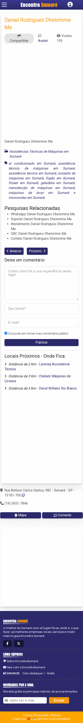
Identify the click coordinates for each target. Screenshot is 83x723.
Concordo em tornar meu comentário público (38, 333)
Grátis (50, 673)
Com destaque (32, 673)
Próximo (35, 251)
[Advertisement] (41, 93)
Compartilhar (19, 41)
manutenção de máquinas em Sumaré (41, 188)
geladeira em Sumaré (58, 183)
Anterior (15, 251)
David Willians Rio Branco (58, 388)
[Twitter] (19, 643)
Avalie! (43, 41)
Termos (27, 715)
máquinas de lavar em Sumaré (39, 193)
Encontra (39, 4)
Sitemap (55, 715)
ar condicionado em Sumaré (32, 163)
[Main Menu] (4, 4)
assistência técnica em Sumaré (32, 173)
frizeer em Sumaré (23, 183)
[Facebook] (7, 643)
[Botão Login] (70, 5)
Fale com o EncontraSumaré (26, 667)
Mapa (22, 515)
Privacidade (41, 715)
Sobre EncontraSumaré (22, 661)
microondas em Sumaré (26, 198)
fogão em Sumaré (60, 178)
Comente (64, 515)
